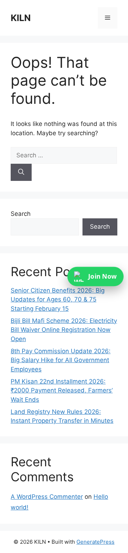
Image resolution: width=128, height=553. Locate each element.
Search (21, 213)
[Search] (21, 172)
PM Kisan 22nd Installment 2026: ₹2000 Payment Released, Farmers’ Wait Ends (62, 390)
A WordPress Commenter (47, 496)
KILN (21, 17)
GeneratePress (95, 541)
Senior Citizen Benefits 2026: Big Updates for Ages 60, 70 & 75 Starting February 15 (58, 299)
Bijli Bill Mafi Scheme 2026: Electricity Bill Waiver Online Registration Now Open (64, 330)
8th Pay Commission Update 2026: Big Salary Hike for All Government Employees (61, 360)
